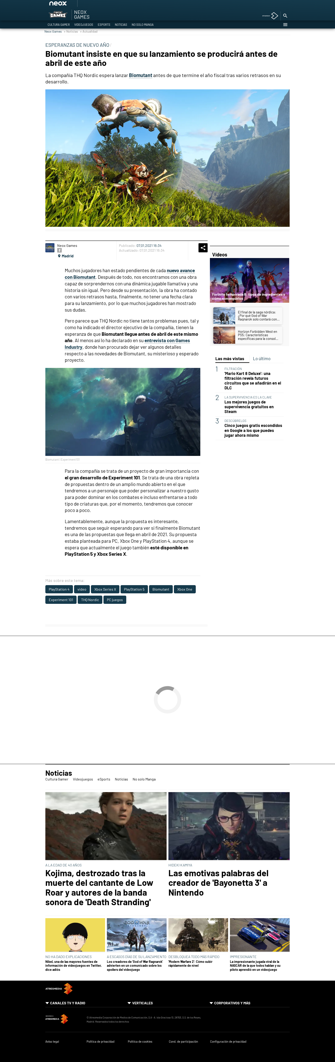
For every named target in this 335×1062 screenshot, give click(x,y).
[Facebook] (59, 250)
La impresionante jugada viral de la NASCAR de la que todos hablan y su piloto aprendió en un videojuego (255, 966)
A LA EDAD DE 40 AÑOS (63, 865)
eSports (104, 24)
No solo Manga (143, 24)
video (81, 589)
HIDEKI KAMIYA (180, 865)
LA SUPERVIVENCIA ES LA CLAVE (248, 397)
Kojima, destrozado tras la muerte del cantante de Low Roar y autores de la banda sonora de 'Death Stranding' (99, 887)
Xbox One (184, 589)
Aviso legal (52, 1041)
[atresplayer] (268, 16)
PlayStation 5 (134, 589)
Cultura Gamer (59, 24)
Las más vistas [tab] (229, 358)
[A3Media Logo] (59, 993)
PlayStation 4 (59, 589)
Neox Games (53, 31)
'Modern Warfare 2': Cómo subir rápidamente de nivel (190, 963)
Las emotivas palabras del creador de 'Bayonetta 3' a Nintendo (218, 882)
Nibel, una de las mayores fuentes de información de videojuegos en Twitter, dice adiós (73, 966)
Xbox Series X (105, 589)
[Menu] (285, 24)
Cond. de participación (183, 1041)
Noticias (121, 24)
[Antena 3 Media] (63, 1019)
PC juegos (115, 599)
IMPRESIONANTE (243, 956)
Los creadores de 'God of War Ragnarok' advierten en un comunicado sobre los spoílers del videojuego (135, 966)
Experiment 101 (61, 599)
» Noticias (71, 31)
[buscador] (285, 16)
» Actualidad (89, 31)
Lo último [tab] (262, 358)
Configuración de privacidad (228, 1041)
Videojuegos (83, 24)
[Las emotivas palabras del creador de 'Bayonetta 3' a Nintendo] (229, 826)
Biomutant (160, 589)
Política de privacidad (100, 1041)
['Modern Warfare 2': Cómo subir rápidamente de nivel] (198, 935)
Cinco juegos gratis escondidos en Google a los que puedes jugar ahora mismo (253, 430)
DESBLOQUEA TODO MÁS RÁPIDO (193, 956)
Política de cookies (140, 1041)
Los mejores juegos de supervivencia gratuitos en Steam (249, 407)
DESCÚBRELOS (235, 421)
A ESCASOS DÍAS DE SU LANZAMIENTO (136, 956)
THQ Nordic (90, 599)
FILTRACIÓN (233, 369)
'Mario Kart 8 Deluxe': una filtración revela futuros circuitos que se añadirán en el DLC (252, 380)
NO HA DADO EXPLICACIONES (68, 956)
